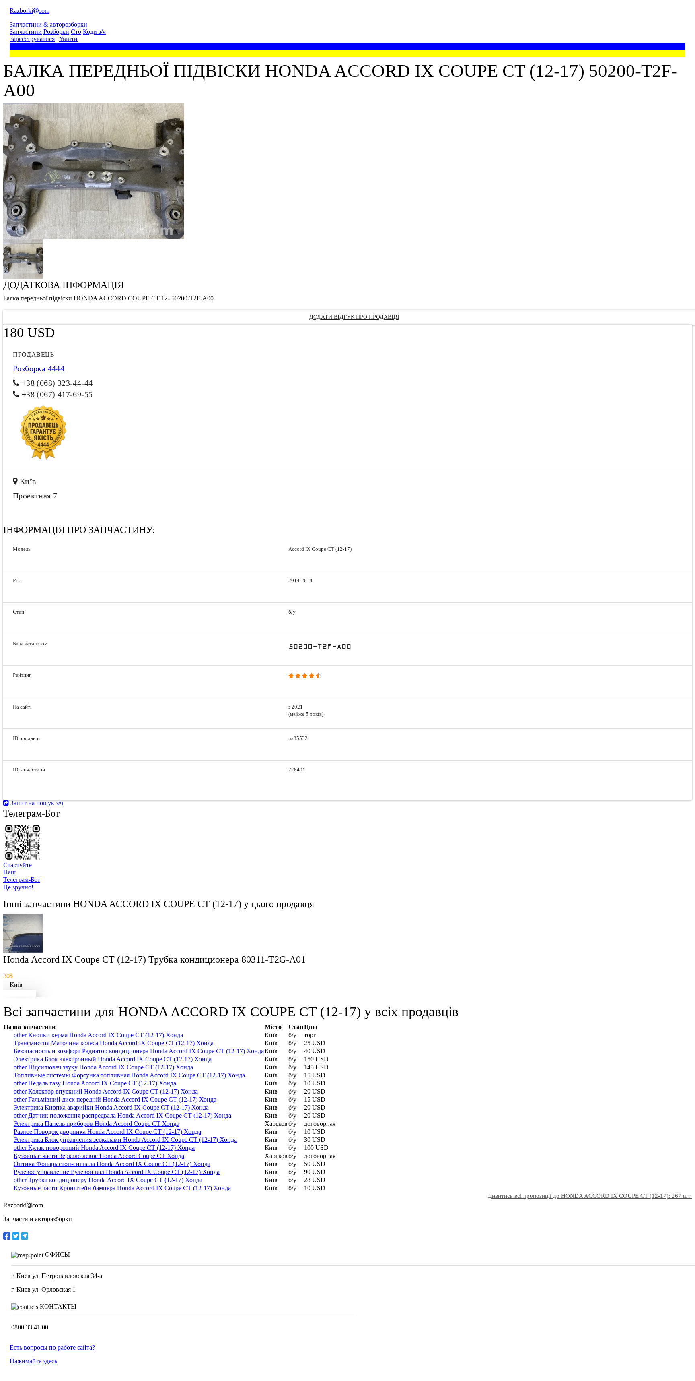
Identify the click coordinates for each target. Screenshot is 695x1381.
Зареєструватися (32, 38)
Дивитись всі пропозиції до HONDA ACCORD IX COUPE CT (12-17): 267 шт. (590, 1196)
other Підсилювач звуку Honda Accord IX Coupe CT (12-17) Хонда (103, 1067)
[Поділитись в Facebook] (6, 1236)
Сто (76, 31)
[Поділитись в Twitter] (15, 1236)
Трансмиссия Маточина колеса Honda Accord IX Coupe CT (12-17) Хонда (114, 1043)
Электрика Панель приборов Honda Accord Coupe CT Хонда (96, 1123)
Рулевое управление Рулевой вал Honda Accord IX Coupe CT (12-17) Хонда (117, 1171)
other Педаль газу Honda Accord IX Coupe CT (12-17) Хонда (95, 1083)
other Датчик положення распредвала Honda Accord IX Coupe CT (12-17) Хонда (122, 1115)
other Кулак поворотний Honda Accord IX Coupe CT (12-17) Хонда (104, 1147)
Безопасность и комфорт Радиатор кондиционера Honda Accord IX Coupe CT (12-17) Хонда (139, 1051)
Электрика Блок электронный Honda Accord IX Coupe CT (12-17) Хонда (113, 1059)
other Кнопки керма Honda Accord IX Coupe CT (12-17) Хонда (98, 1035)
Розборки (56, 31)
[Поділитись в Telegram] (24, 1236)
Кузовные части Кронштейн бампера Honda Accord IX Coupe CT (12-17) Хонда (122, 1188)
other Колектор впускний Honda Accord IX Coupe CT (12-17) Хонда (106, 1091)
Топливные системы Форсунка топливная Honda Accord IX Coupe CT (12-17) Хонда (129, 1075)
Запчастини (26, 31)
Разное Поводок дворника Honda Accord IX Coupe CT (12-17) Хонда (107, 1131)
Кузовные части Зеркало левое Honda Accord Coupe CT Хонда (99, 1155)
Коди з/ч (94, 31)
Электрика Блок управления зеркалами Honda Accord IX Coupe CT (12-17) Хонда (125, 1139)
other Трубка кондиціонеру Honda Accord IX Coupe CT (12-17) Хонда (108, 1179)
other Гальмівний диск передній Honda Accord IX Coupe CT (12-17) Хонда (115, 1099)
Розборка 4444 (38, 368)
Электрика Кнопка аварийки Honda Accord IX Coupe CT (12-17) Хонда (111, 1107)
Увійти (68, 38)
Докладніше (19, 993)
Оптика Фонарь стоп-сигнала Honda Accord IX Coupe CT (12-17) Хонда (112, 1163)
